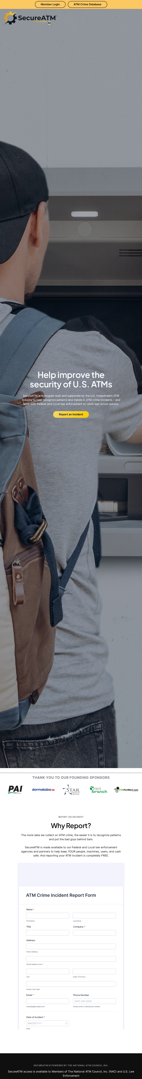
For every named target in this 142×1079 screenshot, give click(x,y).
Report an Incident (71, 414)
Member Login (50, 4)
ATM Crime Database (87, 4)
